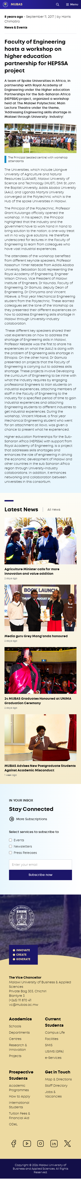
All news (53, 509)
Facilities (51, 1039)
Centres (15, 1039)
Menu (74, 4)
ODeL (13, 1124)
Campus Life (55, 1033)
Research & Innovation (18, 1047)
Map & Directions (58, 1079)
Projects (15, 1056)
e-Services (53, 1058)
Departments (19, 1033)
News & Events (15, 27)
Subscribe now (40, 875)
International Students (19, 1105)
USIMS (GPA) (54, 1051)
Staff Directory (56, 1086)
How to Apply (19, 1096)
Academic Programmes (19, 1088)
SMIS (48, 1045)
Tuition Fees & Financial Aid (19, 1115)
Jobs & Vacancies (53, 1094)
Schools (15, 1026)
